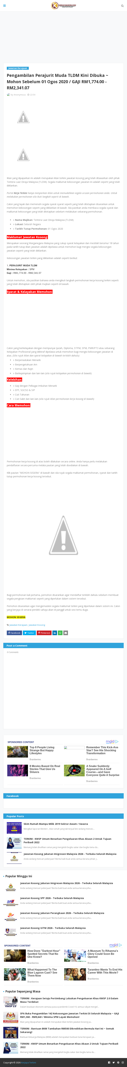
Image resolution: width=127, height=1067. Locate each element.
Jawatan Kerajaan (18, 624)
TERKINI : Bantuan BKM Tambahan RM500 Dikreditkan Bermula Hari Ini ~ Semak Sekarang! (67, 1030)
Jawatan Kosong (37, 624)
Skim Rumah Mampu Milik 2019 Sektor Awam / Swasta (56, 823)
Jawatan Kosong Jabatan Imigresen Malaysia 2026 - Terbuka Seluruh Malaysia (70, 853)
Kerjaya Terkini (28, 1062)
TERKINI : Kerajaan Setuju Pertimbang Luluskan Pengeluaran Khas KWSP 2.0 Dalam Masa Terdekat (69, 1000)
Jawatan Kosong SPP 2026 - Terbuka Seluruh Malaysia (52, 898)
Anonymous (20, 94)
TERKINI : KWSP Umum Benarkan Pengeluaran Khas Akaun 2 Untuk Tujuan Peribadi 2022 (67, 840)
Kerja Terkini (20, 193)
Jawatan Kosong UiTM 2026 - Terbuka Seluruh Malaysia (53, 928)
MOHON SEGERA (16, 617)
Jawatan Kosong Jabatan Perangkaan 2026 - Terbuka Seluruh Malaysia (62, 913)
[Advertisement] (63, 37)
